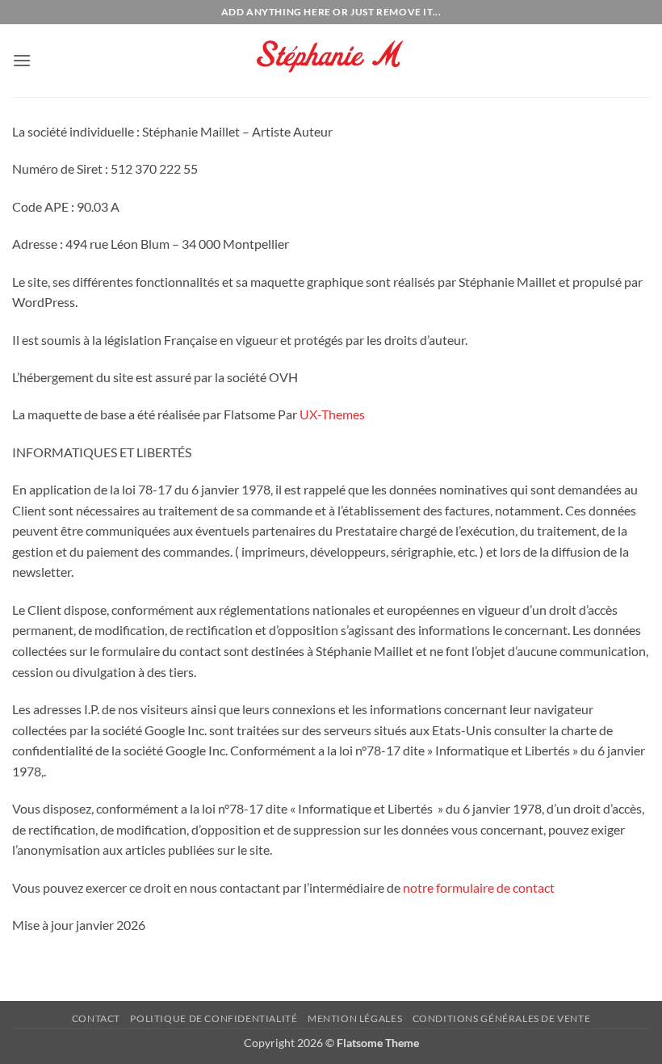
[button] (21, 60)
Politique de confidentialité (213, 1018)
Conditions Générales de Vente (502, 1018)
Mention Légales (355, 1018)
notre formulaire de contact (479, 887)
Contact (96, 1018)
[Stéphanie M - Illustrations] (331, 61)
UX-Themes (332, 414)
